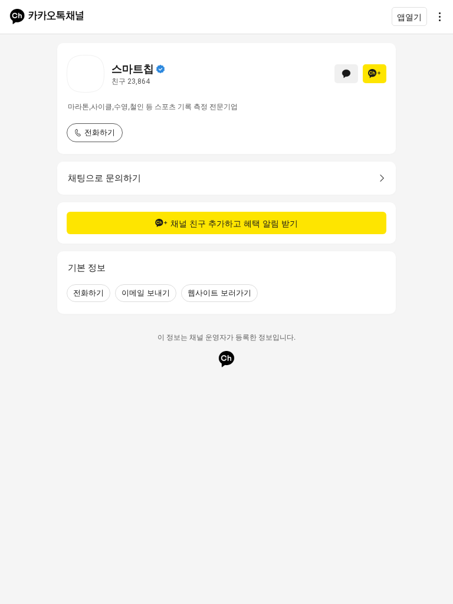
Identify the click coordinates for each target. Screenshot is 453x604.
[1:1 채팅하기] (346, 73)
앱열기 (409, 17)
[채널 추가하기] (374, 73)
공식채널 (160, 69)
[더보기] (436, 16)
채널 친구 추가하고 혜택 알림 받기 (234, 223)
